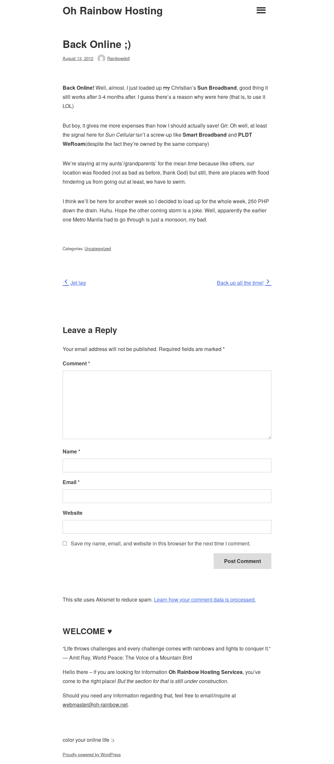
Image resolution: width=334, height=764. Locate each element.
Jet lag (78, 282)
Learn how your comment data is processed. (205, 599)
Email (71, 482)
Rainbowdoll (118, 58)
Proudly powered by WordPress (92, 754)
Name (71, 451)
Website (73, 512)
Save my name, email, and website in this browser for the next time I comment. (160, 543)
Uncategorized (97, 248)
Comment (76, 363)
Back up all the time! (240, 282)
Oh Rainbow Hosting (113, 10)
